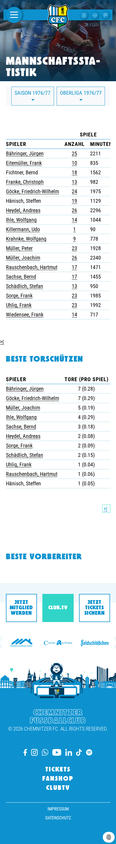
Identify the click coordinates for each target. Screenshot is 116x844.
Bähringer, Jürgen (25, 153)
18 (74, 172)
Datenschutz (58, 817)
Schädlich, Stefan (24, 286)
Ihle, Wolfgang (21, 220)
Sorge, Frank (19, 295)
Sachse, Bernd (21, 276)
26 (74, 210)
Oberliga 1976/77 (81, 93)
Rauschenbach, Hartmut (31, 267)
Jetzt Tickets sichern (94, 608)
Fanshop (58, 779)
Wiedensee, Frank (24, 314)
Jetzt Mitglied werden (21, 608)
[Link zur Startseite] (58, 28)
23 (74, 248)
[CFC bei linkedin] (68, 752)
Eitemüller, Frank (24, 163)
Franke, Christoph (25, 182)
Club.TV (57, 608)
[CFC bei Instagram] (34, 752)
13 (74, 182)
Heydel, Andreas (23, 210)
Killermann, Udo (23, 229)
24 (74, 191)
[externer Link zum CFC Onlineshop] (95, 15)
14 (74, 220)
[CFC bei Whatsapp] (45, 752)
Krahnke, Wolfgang (26, 238)
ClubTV (58, 788)
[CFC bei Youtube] (56, 752)
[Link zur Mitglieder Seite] (106, 15)
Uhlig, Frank (19, 305)
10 (74, 163)
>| (2, 341)
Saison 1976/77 (32, 93)
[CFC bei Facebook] (25, 752)
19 (74, 201)
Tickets (58, 770)
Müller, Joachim (23, 257)
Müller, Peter (19, 248)
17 (74, 267)
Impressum (58, 809)
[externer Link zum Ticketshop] (85, 15)
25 (74, 153)
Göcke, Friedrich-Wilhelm (32, 191)
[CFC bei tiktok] (79, 752)
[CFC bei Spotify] (89, 752)
